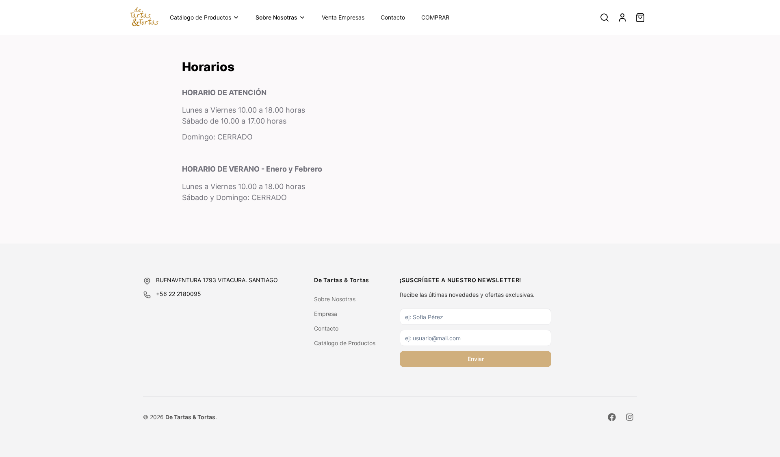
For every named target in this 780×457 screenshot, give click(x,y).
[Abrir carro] (640, 17)
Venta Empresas (343, 17)
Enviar (476, 358)
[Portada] (144, 17)
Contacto (393, 17)
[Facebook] (611, 417)
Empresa (325, 313)
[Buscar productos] (604, 17)
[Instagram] (629, 417)
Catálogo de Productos (200, 17)
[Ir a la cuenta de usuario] (622, 17)
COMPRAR (435, 17)
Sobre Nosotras (276, 17)
